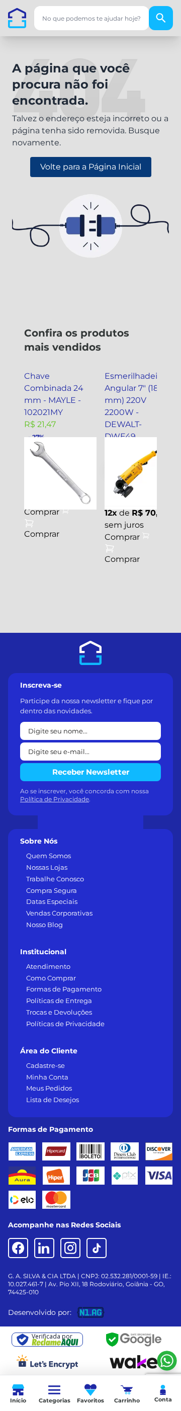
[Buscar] (161, 18)
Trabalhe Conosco (55, 879)
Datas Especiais (51, 901)
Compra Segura (51, 890)
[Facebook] (18, 1248)
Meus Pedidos (49, 1088)
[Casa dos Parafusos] (17, 18)
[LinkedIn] (44, 1248)
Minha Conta (47, 1077)
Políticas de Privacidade (65, 1024)
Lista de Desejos (52, 1100)
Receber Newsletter (90, 772)
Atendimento (48, 966)
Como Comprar (51, 978)
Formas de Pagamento (64, 989)
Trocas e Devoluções (59, 1012)
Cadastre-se (45, 1065)
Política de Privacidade (54, 799)
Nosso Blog (44, 925)
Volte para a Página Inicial (90, 167)
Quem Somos (48, 856)
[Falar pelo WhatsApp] (167, 1361)
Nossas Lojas (46, 867)
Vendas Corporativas (59, 913)
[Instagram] (70, 1248)
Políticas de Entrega (59, 1001)
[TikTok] (96, 1248)
